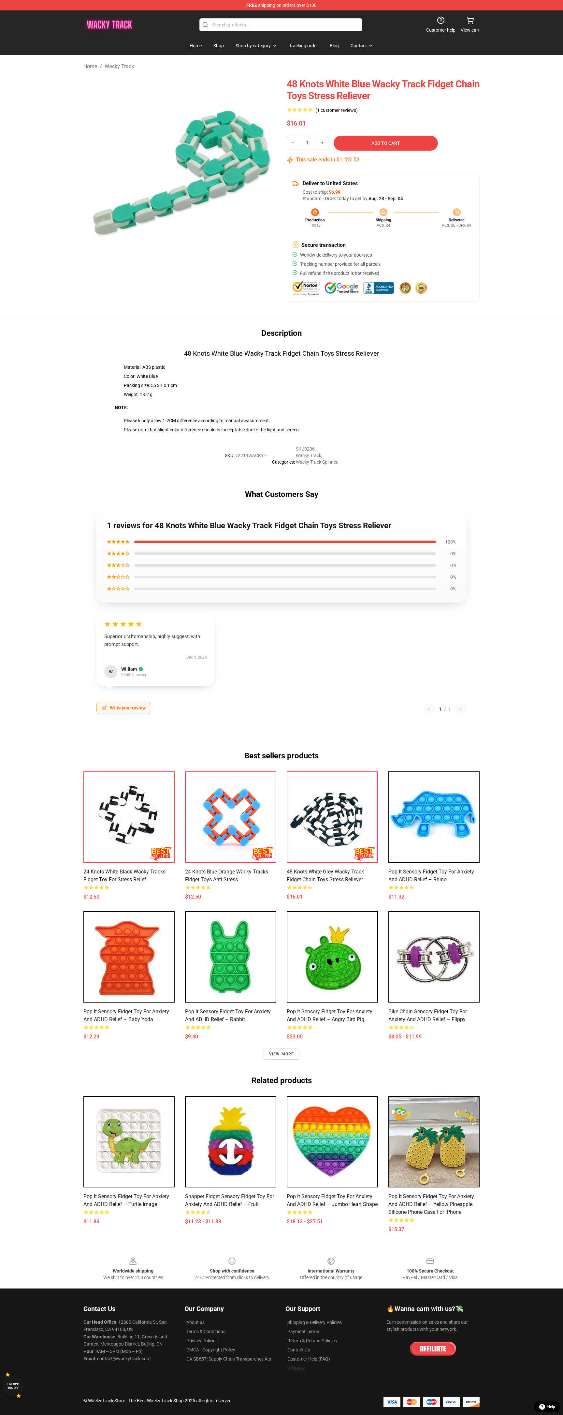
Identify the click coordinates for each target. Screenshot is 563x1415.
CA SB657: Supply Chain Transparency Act (228, 1359)
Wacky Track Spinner (316, 462)
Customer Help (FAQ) (308, 1359)
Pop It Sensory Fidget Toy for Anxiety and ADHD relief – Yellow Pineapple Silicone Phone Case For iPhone (431, 1204)
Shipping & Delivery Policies (314, 1322)
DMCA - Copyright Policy (210, 1349)
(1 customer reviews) (336, 110)
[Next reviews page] (461, 709)
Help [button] (551, 1407)
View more (281, 1054)
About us (195, 1322)
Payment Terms (303, 1331)
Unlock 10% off (13, 1386)
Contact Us (298, 1349)
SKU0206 (305, 449)
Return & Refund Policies (312, 1340)
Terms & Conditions (205, 1331)
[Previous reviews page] (429, 709)
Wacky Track (119, 66)
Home (90, 66)
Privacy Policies (202, 1340)
